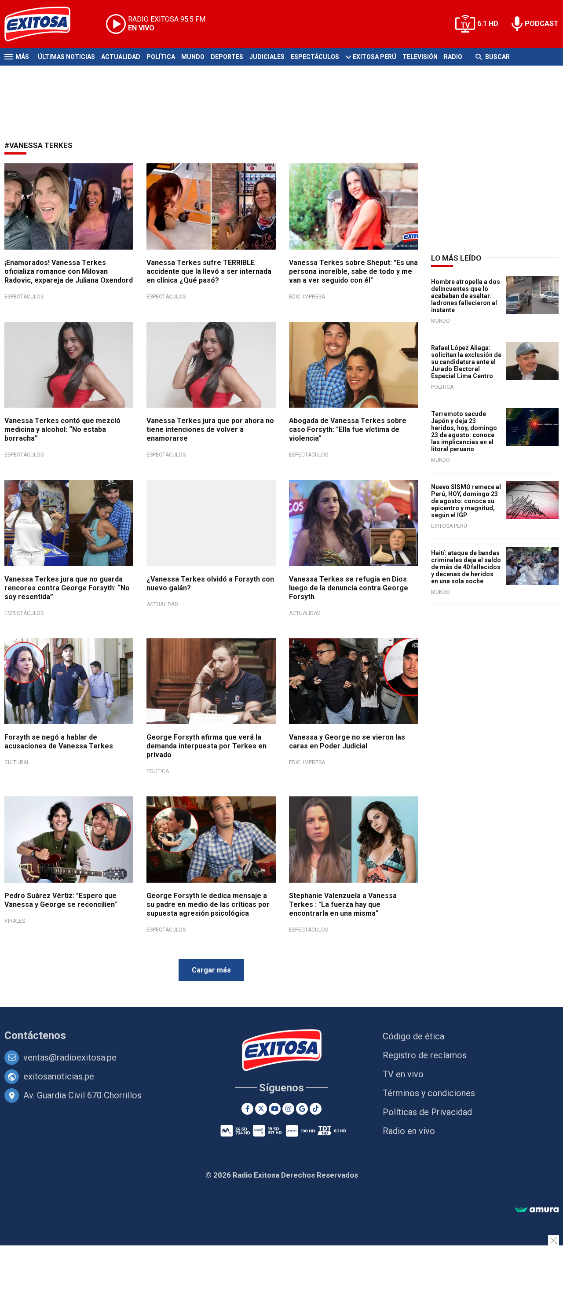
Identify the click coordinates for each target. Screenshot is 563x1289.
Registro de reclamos (425, 1055)
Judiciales (267, 56)
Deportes (227, 56)
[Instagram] (288, 1109)
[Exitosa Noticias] (44, 24)
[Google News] (302, 1109)
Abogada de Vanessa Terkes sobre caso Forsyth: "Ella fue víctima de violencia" (347, 429)
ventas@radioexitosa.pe (70, 1057)
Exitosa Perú (374, 56)
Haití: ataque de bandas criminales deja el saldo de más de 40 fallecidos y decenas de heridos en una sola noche (466, 567)
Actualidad (120, 56)
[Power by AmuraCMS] (537, 1210)
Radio (453, 56)
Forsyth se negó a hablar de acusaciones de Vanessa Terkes (58, 741)
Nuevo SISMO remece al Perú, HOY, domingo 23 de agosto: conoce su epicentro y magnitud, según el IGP (466, 501)
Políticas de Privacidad (427, 1112)
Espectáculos (315, 56)
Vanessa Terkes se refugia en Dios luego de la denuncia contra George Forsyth (348, 588)
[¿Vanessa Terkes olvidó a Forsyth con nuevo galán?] (210, 523)
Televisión (420, 56)
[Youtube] (275, 1109)
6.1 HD (487, 23)
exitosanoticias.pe (58, 1076)
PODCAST (542, 23)
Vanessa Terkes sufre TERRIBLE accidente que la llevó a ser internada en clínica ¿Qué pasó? (208, 271)
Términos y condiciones (429, 1093)
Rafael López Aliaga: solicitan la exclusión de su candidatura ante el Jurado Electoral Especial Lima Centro (466, 361)
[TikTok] (316, 1109)
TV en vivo (403, 1074)
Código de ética (413, 1036)
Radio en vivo (409, 1131)
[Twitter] (261, 1109)
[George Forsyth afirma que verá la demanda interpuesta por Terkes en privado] (210, 681)
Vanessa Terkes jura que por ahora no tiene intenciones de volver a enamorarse (210, 429)
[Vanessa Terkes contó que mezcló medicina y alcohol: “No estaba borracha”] (68, 365)
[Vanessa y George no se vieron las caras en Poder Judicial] (353, 681)
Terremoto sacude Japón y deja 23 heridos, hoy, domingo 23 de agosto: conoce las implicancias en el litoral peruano (464, 431)
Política (160, 56)
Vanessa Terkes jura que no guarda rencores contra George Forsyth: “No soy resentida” (67, 588)
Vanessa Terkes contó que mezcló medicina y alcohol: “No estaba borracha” (62, 429)
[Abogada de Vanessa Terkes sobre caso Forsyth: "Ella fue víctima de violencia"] (353, 365)
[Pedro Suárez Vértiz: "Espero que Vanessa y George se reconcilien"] (68, 839)
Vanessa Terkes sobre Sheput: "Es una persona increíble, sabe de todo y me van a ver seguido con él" (353, 271)
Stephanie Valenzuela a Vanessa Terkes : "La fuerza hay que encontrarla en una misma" (343, 904)
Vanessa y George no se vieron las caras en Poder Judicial (347, 741)
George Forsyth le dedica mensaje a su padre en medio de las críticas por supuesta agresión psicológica (208, 904)
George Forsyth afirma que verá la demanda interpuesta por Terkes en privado (206, 746)
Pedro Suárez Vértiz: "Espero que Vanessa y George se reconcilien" (60, 900)
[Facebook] (247, 1109)
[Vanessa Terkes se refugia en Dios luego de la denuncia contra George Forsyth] (353, 523)
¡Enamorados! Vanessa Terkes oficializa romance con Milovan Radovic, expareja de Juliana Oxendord (68, 271)
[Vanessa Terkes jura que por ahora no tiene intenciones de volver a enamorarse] (210, 365)
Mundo (193, 56)
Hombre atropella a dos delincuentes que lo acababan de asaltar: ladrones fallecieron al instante (465, 295)
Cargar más (211, 970)
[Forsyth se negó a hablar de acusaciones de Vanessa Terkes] (68, 681)
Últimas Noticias (66, 56)
